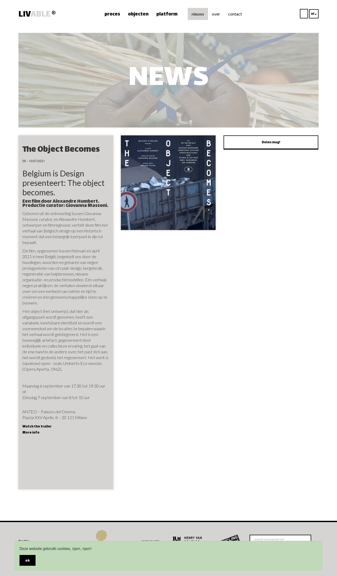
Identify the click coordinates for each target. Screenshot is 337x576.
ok (27, 561)
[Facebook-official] (21, 532)
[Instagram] (29, 532)
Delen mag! (271, 142)
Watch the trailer (37, 427)
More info (30, 433)
